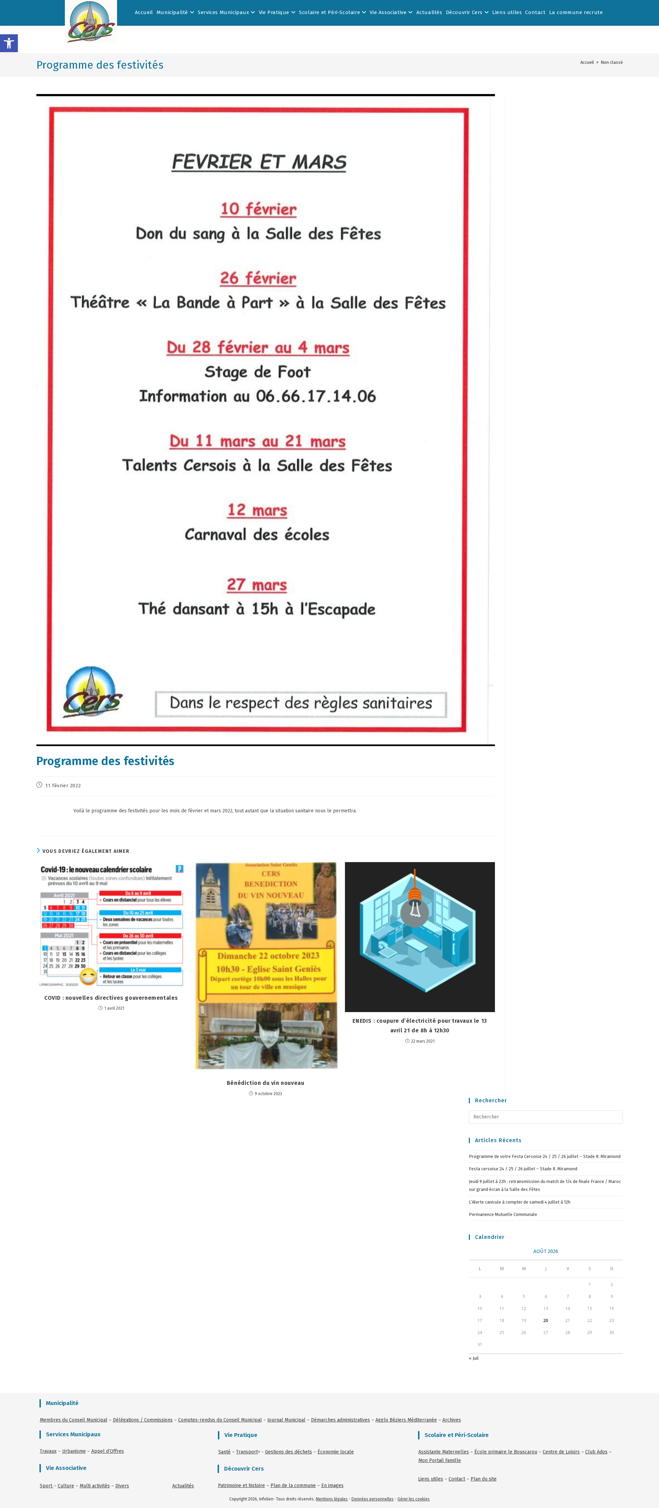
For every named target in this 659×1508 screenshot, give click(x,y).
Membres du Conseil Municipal (73, 1420)
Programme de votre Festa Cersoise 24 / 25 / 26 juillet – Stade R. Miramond (545, 1156)
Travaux (48, 1451)
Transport (247, 1452)
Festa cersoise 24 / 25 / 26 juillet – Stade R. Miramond (523, 1168)
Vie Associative (389, 12)
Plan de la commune (293, 1485)
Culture (66, 1486)
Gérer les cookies (413, 1499)
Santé (224, 1452)
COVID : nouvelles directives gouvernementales (111, 998)
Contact (535, 12)
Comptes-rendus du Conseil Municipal (220, 1420)
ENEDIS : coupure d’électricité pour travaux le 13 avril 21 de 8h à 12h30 (419, 1026)
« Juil (474, 1358)
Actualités (429, 12)
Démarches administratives (340, 1420)
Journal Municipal (286, 1420)
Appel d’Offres (107, 1451)
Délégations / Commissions (143, 1420)
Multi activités (95, 1486)
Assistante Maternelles (443, 1452)
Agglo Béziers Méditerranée (406, 1420)
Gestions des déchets (288, 1452)
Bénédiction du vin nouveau (265, 1083)
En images (332, 1485)
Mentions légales (332, 1499)
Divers (122, 1486)
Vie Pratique (275, 12)
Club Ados (596, 1452)
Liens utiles (507, 12)
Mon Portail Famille (439, 1460)
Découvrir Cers (465, 12)
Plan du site (484, 1479)
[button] (9, 43)
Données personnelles (372, 1499)
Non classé (612, 62)
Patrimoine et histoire (241, 1485)
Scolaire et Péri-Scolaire (330, 12)
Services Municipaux (224, 12)
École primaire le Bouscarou (505, 1452)
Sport (47, 1486)
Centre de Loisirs (561, 1452)
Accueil (144, 12)
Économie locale (335, 1452)
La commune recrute (576, 12)
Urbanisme (74, 1451)
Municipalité (173, 12)
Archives (451, 1420)
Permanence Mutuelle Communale (503, 1214)
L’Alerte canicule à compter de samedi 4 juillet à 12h (519, 1202)
